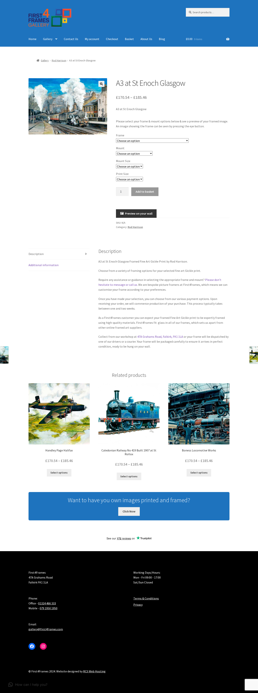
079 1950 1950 (48, 608)
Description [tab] (36, 254)
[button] (101, 84)
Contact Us (71, 39)
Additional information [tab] (44, 265)
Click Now (129, 511)
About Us (146, 39)
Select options (59, 472)
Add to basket (145, 191)
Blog (162, 39)
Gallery (47, 39)
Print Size (122, 174)
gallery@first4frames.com (46, 629)
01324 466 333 (47, 603)
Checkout (112, 39)
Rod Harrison (59, 60)
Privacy (138, 604)
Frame (120, 135)
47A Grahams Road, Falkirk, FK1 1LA (160, 336)
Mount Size (123, 161)
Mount (120, 148)
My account (92, 39)
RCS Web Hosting (94, 671)
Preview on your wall (138, 213)
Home (32, 39)
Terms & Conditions (146, 598)
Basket (129, 39)
